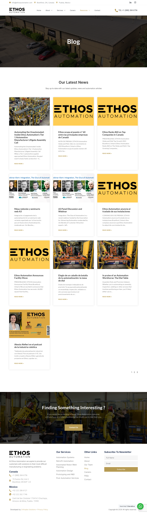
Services (60, 10)
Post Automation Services (67, 478)
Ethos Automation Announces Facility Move (28, 276)
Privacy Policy (42, 509)
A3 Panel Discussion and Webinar (70, 210)
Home (39, 10)
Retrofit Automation (65, 461)
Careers (72, 10)
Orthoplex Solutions (28, 509)
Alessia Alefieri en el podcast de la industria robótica (28, 345)
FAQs (86, 476)
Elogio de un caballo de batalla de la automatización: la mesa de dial (73, 278)
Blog (86, 468)
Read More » (19, 164)
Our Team (88, 465)
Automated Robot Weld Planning (66, 466)
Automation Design (64, 471)
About (48, 10)
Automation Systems (65, 457)
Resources (84, 10)
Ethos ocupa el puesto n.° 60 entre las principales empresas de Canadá (73, 135)
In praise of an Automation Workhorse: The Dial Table (115, 276)
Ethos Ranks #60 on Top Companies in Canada (114, 133)
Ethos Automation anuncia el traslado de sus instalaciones (116, 210)
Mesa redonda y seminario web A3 (27, 210)
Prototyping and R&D (65, 474)
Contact (97, 10)
